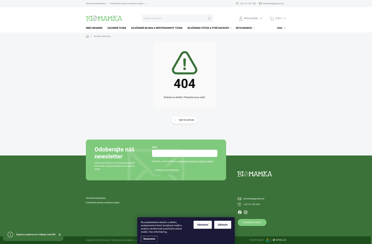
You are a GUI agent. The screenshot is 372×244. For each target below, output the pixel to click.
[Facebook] (240, 212)
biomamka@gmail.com (253, 198)
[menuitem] (95, 28)
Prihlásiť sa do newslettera (167, 170)
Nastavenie (149, 238)
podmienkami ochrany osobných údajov (196, 161)
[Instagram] (245, 212)
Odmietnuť (202, 224)
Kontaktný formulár (252, 222)
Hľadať (209, 18)
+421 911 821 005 (251, 204)
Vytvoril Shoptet (256, 240)
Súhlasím (223, 224)
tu (166, 231)
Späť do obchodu (186, 120)
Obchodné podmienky (95, 3)
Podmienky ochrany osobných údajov (127, 3)
